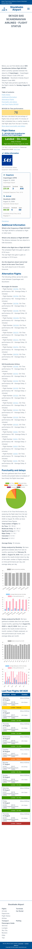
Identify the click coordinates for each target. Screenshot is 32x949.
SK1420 (15, 395)
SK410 (15, 461)
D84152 (15, 347)
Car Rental (19, 911)
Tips (3, 938)
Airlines (4, 918)
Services (4, 925)
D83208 (16, 325)
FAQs (3, 935)
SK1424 (15, 410)
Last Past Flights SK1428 (10, 104)
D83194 (15, 296)
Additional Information (9, 97)
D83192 (15, 289)
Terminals (19, 909)
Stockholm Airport (16, 8)
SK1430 (15, 424)
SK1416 (15, 381)
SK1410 (15, 374)
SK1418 (15, 388)
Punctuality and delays (9, 102)
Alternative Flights (8, 99)
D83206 (16, 318)
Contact (27, 943)
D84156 (15, 354)
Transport (5, 921)
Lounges (4, 928)
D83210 (15, 332)
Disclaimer (20, 943)
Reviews (4, 933)
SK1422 (15, 403)
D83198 (15, 311)
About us (16, 945)
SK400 (15, 432)
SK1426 (15, 417)
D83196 (15, 303)
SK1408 (15, 366)
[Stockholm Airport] (4, 9)
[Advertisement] (16, 47)
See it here (17, 149)
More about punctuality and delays (13, 126)
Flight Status (6, 95)
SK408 (15, 454)
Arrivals (4, 911)
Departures (5, 913)
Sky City (4, 930)
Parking (18, 921)
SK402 (15, 439)
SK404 (15, 446)
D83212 (15, 340)
